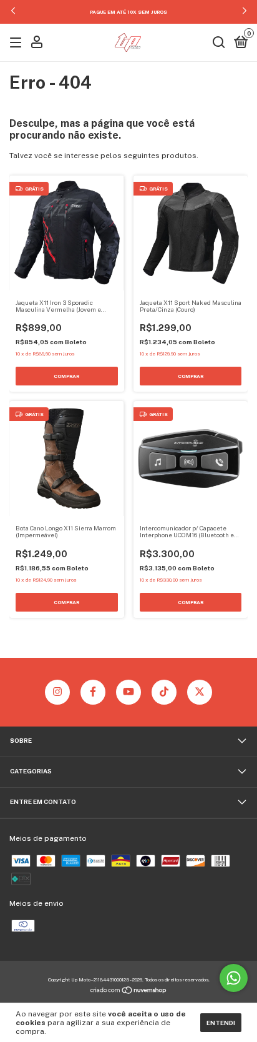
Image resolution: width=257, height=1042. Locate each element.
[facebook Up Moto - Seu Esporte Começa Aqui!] (92, 692)
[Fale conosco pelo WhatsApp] (234, 978)
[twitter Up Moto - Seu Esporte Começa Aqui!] (199, 692)
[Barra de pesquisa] (219, 44)
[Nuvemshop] (129, 992)
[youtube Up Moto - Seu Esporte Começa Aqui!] (128, 692)
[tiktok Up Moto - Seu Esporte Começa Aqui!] (164, 692)
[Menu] (17, 44)
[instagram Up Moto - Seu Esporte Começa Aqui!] (57, 692)
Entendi (220, 1022)
